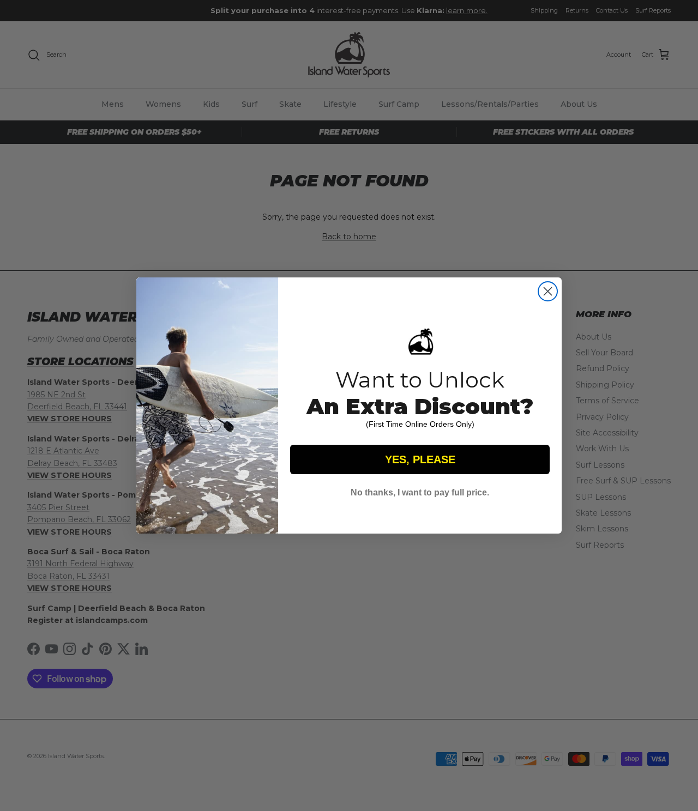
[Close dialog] (547, 291)
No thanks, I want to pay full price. (420, 492)
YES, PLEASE (420, 459)
